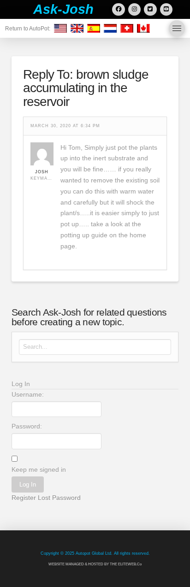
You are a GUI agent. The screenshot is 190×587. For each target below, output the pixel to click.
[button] (177, 28)
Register (24, 497)
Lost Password (59, 497)
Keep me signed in (39, 469)
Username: (28, 394)
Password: (27, 426)
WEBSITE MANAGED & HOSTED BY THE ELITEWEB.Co (95, 564)
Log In (27, 484)
